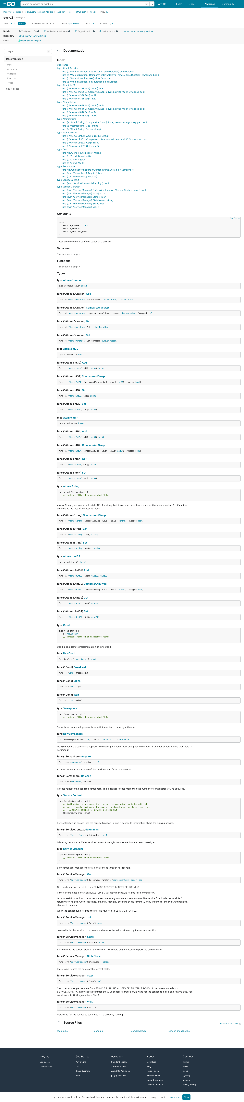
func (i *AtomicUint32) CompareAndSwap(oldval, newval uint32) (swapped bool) (105, 139)
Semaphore (70, 708)
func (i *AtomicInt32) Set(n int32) (79, 98)
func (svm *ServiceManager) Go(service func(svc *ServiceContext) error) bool (104, 190)
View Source (235, 218)
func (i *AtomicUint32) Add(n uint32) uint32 (85, 135)
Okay (186, 1097)
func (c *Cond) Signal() (74, 159)
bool (150, 313)
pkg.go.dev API (118, 1075)
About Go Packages (120, 1071)
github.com (81, 12)
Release (86, 775)
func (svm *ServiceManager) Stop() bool (83, 203)
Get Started (83, 1056)
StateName (94, 956)
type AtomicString (66, 119)
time (104, 299)
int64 (84, 286)
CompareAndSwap (97, 307)
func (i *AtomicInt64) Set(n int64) (79, 115)
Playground (81, 1062)
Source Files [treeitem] (12, 88)
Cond (66, 625)
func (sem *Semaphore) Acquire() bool (82, 173)
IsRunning (92, 829)
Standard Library (119, 1062)
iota (85, 225)
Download (151, 1062)
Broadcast (80, 667)
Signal (77, 680)
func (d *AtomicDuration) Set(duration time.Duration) (90, 81)
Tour (78, 1066)
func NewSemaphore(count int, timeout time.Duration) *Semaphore (98, 169)
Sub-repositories (119, 1066)
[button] (19, 31)
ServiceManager (73, 848)
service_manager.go (179, 1030)
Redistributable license (57, 31)
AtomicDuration (72, 280)
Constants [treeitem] (12, 69)
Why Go (162, 4)
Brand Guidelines (155, 1080)
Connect (188, 1056)
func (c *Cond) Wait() (73, 163)
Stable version (109, 31)
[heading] (11, 4)
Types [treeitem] (10, 83)
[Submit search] (151, 3)
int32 (80, 355)
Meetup (186, 1080)
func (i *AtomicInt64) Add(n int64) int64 (83, 105)
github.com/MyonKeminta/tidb (39, 12)
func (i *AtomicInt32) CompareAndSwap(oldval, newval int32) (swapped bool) (103, 91)
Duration (111, 299)
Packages (209, 4)
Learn (179, 4)
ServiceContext (72, 795)
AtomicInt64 (70, 417)
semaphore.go (139, 1030)
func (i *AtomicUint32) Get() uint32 (80, 142)
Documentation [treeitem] (14, 58)
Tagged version (85, 31)
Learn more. (173, 1097)
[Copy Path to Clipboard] (107, 12)
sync (67, 634)
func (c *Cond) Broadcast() (76, 156)
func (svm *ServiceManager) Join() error (83, 193)
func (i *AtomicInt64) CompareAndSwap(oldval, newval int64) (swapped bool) (103, 108)
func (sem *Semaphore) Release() (80, 176)
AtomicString (71, 486)
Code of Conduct (155, 1084)
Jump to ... (11, 51)
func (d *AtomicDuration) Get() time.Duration (86, 78)
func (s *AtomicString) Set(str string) (81, 129)
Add (88, 293)
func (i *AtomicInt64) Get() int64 (79, 112)
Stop (90, 975)
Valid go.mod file (29, 31)
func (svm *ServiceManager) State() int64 (84, 196)
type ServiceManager (68, 186)
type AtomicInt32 (66, 85)
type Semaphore (66, 166)
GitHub (186, 1066)
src (70, 12)
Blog (149, 1066)
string (121, 521)
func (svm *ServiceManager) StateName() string (87, 200)
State (90, 936)
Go (89, 874)
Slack (185, 1071)
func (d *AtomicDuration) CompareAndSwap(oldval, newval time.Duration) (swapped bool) (110, 74)
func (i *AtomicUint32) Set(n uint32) (81, 146)
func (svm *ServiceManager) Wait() (80, 207)
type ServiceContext (68, 179)
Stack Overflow (83, 1071)
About (150, 1056)
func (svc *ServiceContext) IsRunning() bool (85, 183)
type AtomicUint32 (67, 132)
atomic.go (62, 1030)
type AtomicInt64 (66, 102)
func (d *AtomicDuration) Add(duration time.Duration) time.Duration (98, 71)
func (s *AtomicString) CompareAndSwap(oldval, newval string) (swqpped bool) (105, 122)
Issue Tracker (153, 1071)
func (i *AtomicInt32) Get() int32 (79, 95)
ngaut (92, 12)
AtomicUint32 (71, 556)
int (87, 739)
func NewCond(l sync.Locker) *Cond (81, 152)
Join (89, 917)
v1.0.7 (10, 23)
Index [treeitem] (10, 64)
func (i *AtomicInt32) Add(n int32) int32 (83, 88)
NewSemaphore (73, 733)
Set (88, 335)
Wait (76, 694)
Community (228, 4)
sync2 (102, 12)
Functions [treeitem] (11, 78)
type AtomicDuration (68, 68)
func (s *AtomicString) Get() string (80, 125)
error (134, 880)
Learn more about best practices (138, 31)
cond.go (98, 1030)
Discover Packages (12, 12)
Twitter (186, 1062)
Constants (62, 64)
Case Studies (46, 1066)
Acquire (86, 756)
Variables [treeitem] (11, 74)
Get (88, 321)
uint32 (82, 562)
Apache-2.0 (73, 23)
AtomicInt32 (70, 348)
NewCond (69, 653)
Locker (74, 634)
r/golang (186, 1075)
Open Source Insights (31, 40)
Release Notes (153, 1075)
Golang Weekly (189, 1084)
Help (78, 1075)
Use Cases (45, 1062)
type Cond (62, 149)
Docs (191, 4)
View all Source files (229, 1023)
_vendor (61, 12)
